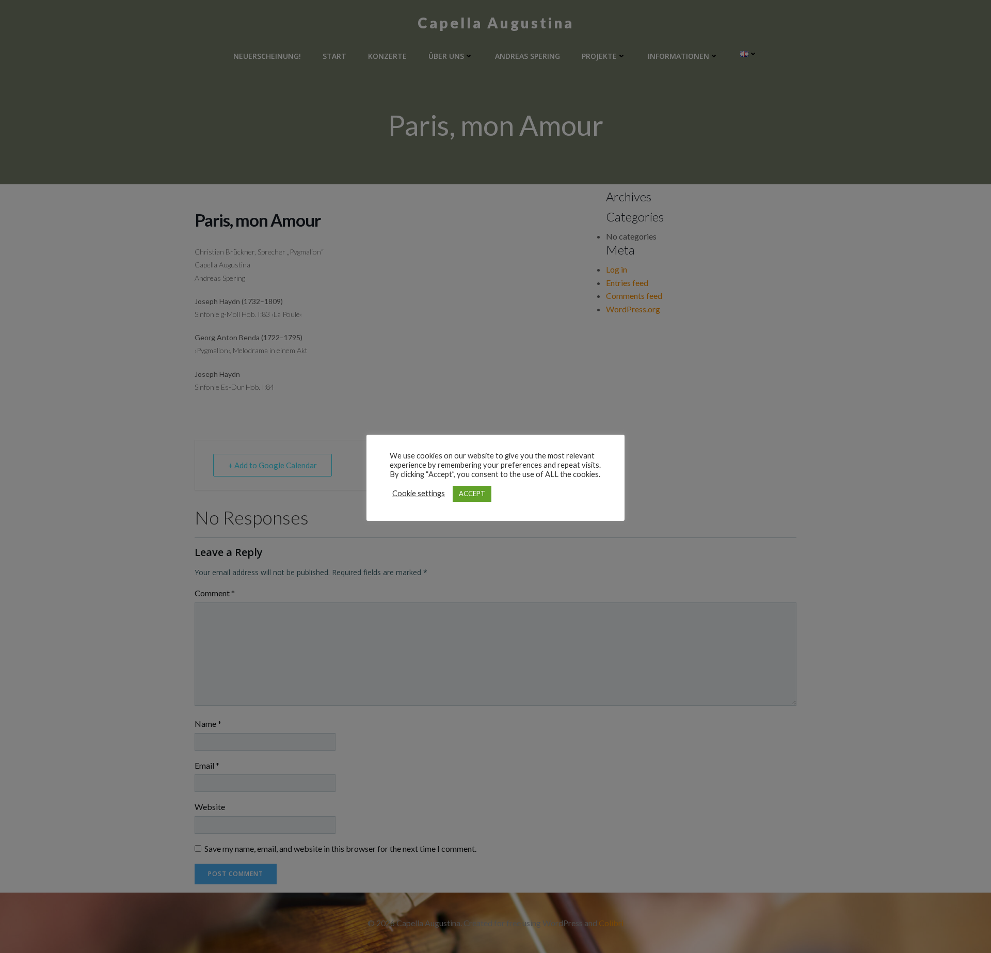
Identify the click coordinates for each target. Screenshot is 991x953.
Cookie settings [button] (418, 493)
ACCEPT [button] (472, 493)
